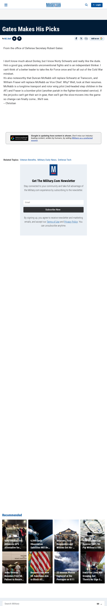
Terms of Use (53, 221)
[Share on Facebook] (76, 38)
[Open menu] (5, 5)
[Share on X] (81, 38)
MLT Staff (7, 39)
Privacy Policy (71, 221)
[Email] (86, 38)
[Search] (86, 5)
